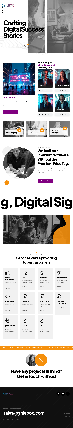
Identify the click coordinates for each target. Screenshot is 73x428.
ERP (23, 277)
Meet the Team (66, 411)
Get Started (10, 112)
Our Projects (66, 413)
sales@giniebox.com (23, 413)
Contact (67, 416)
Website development (9, 278)
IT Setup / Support (25, 326)
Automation (26, 301)
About (68, 408)
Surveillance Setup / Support (61, 302)
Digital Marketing (62, 277)
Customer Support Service (44, 326)
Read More (7, 288)
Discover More (45, 181)
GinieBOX (18, 419)
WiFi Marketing (44, 301)
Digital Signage (9, 301)
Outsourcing (43, 277)
